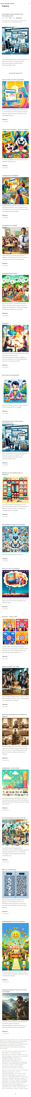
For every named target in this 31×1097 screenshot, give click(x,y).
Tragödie (18, 1086)
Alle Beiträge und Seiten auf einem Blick (13, 524)
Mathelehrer (22, 1076)
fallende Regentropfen (6, 1060)
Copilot (23, 1054)
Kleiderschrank (18, 1069)
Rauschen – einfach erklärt (9, 616)
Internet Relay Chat (12, 1044)
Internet (20, 1066)
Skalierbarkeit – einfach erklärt (10, 768)
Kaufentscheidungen (23, 1044)
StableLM (14, 1085)
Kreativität (4, 1071)
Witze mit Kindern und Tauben (10, 666)
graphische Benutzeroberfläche (14, 1063)
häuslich (12, 1066)
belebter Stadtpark (5, 1052)
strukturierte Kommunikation (7, 1086)
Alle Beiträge (19, 18)
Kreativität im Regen (11, 1071)
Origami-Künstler (18, 1079)
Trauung (3, 1088)
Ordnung (12, 1079)
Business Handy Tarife (12, 1039)
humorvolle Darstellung (6, 1066)
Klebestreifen (13, 1069)
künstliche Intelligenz (8, 1073)
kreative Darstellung (25, 1069)
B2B (6, 1039)
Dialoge (25, 1039)
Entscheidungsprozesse (7, 1058)
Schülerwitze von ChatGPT (9, 225)
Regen (10, 1082)
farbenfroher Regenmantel (14, 1060)
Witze (21, 1088)
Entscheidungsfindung (7, 1057)
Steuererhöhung (25, 1085)
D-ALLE (26, 1054)
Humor (16, 1064)
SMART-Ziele (23, 1082)
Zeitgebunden (25, 1088)
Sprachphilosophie (5, 1085)
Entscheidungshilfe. (22, 1041)
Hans (3, 1064)
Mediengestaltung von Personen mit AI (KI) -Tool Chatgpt (14, 990)
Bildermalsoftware (15, 1052)
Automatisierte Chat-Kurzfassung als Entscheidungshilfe (12, 15)
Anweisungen (10, 1050)
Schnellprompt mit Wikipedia (10, 175)
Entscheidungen (5, 20)
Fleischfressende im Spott (9, 273)
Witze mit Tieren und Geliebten (11, 568)
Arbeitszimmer (15, 1050)
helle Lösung (6, 1064)
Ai (2, 1051)
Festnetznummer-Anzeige (6, 1042)
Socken (3, 1083)
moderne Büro (10, 1045)
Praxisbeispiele (15, 22)
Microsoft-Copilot (5, 1078)
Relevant (18, 1082)
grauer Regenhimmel (23, 1063)
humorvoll (21, 1064)
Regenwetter (14, 1082)
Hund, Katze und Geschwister (10, 375)
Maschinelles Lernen (6, 22)
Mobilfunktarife (3, 1045)
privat (20, 22)
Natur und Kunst (23, 1078)
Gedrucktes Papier (15, 1061)
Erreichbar (15, 1058)
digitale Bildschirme (8, 1055)
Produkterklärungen (14, 1047)
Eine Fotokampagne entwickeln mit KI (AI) (14, 818)
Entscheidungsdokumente (12, 1041)
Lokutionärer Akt (5, 1076)
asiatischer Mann (21, 1050)
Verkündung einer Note (9, 1088)
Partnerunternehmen (5, 1047)
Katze (11, 1067)
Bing (19, 1052)
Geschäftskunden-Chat (17, 1042)
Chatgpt (19, 1054)
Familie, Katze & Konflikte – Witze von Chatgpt (15, 129)
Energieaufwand (15, 1055)
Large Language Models (9, 1075)
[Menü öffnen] (29, 3)
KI (9, 1069)
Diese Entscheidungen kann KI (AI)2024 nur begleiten (14, 715)
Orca (10, 1079)
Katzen (14, 1067)
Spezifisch (13, 1083)
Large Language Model (22, 1073)
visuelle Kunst (16, 1088)
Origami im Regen (24, 1079)
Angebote (2, 1039)
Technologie (14, 1086)
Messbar (26, 1076)
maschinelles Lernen (14, 1076)
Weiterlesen (5, 119)
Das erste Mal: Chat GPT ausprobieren (13, 79)
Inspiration (16, 1066)
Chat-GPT (20, 1039)
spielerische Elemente (19, 1083)
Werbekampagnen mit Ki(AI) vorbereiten (13, 921)
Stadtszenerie (19, 1085)
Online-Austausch (19, 1045)
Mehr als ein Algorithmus (9, 869)
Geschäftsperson (4, 1044)
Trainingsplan (23, 1086)
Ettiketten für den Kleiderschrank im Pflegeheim (12, 473)
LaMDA (16, 1073)
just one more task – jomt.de (7, 3)
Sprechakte (5, 323)
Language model (22, 20)
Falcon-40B (20, 1058)
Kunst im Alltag (17, 1071)
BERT (10, 1052)
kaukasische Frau (5, 1069)
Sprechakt (10, 1085)
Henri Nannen (11, 1064)
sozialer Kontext (8, 1083)
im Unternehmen (14, 20)
